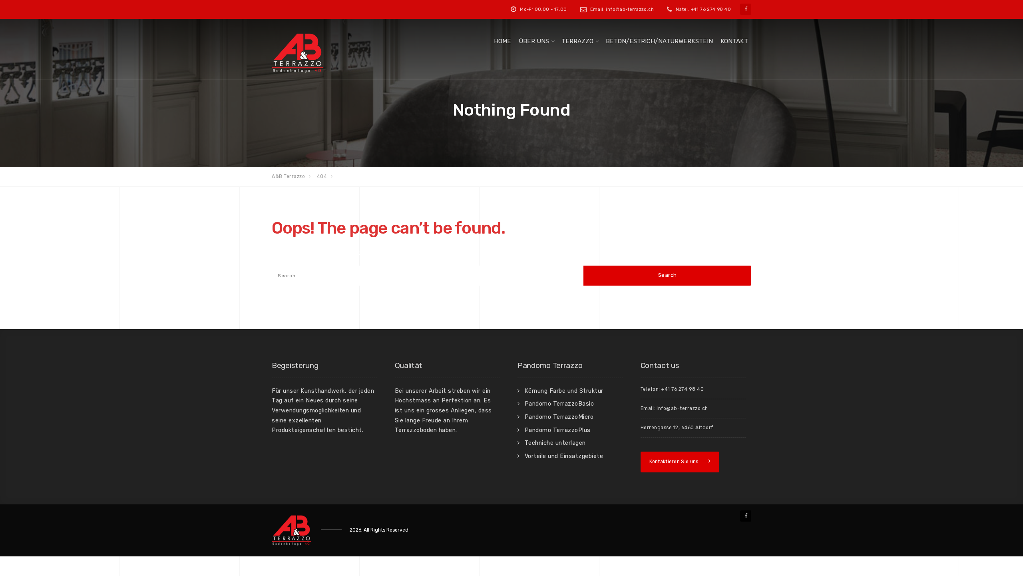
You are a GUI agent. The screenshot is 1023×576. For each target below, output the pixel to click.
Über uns (534, 41)
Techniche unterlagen (555, 442)
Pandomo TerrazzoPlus (558, 430)
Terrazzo (577, 41)
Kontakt (734, 41)
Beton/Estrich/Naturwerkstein (659, 41)
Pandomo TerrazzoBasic (559, 403)
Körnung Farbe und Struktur (564, 390)
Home (502, 41)
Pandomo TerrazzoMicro (559, 416)
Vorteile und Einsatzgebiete (564, 456)
